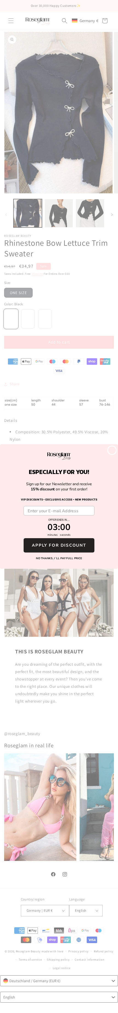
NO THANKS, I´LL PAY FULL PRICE (59, 558)
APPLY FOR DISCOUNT (59, 545)
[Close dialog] (112, 450)
